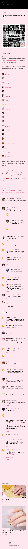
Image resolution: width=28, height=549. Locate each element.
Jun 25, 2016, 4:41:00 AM (14, 408)
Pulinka (6, 139)
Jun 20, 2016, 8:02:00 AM (19, 325)
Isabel (6, 79)
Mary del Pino (7, 109)
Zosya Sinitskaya (8, 135)
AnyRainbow (7, 152)
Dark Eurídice (7, 156)
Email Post (7, 188)
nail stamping (15, 192)
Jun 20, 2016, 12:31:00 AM (19, 236)
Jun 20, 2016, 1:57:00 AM (15, 277)
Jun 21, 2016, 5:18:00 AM (19, 228)
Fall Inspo (5, 499)
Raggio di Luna (9, 386)
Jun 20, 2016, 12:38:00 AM (16, 243)
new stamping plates (13, 60)
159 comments (8, 501)
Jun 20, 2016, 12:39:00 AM (20, 213)
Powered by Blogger (15, 542)
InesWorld (7, 83)
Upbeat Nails (7, 148)
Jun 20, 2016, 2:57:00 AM (17, 284)
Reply (7, 204)
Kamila (7, 408)
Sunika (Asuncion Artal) (11, 301)
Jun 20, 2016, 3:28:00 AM (14, 294)
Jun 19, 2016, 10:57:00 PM (18, 198)
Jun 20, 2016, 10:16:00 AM (14, 331)
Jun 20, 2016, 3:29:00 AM (19, 220)
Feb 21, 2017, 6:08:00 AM (14, 434)
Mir (5, 122)
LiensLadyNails (9, 369)
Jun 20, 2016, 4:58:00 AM (17, 269)
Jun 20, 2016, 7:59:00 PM (17, 361)
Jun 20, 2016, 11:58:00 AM (20, 338)
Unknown (12, 214)
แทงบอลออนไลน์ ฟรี (10, 454)
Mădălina (6, 113)
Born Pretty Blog (8, 4)
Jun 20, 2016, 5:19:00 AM (15, 317)
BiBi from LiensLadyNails (10, 143)
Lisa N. (7, 331)
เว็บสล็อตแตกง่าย (9, 456)
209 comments (8, 534)
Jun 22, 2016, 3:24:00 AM (19, 392)
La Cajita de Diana (10, 325)
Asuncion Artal (8, 126)
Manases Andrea (8, 104)
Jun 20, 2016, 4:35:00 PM (15, 348)
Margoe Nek (7, 96)
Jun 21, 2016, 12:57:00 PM (18, 386)
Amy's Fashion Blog (10, 338)
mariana (6, 100)
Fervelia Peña (7, 130)
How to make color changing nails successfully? (13, 531)
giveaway (10, 192)
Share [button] (3, 188)
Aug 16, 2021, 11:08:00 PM (15, 449)
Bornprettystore (5, 192)
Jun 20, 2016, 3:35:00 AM (17, 310)
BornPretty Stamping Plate (10, 190)
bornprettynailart (19, 190)
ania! (6, 92)
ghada (7, 415)
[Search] (25, 2)
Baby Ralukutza (8, 87)
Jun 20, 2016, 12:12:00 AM (15, 207)
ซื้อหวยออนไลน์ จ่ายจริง (10, 457)
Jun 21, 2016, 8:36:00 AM (12, 378)
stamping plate (21, 192)
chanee (7, 449)
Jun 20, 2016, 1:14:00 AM (16, 264)
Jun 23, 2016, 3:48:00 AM (14, 400)
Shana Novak (17, 545)
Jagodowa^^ (7, 117)
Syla (11, 269)
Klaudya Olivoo (8, 74)
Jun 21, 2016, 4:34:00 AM (18, 369)
